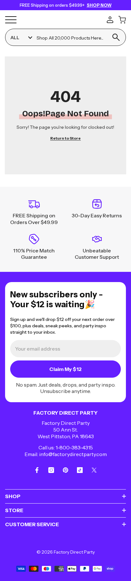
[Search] (116, 37)
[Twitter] (94, 470)
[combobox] (71, 37)
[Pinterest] (65, 470)
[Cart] (122, 20)
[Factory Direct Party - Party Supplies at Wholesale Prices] (64, 19)
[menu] (11, 20)
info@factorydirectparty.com (73, 454)
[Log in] (110, 19)
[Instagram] (51, 470)
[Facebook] (37, 470)
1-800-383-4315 (74, 447)
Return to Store (65, 138)
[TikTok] (80, 470)
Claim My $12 (65, 369)
